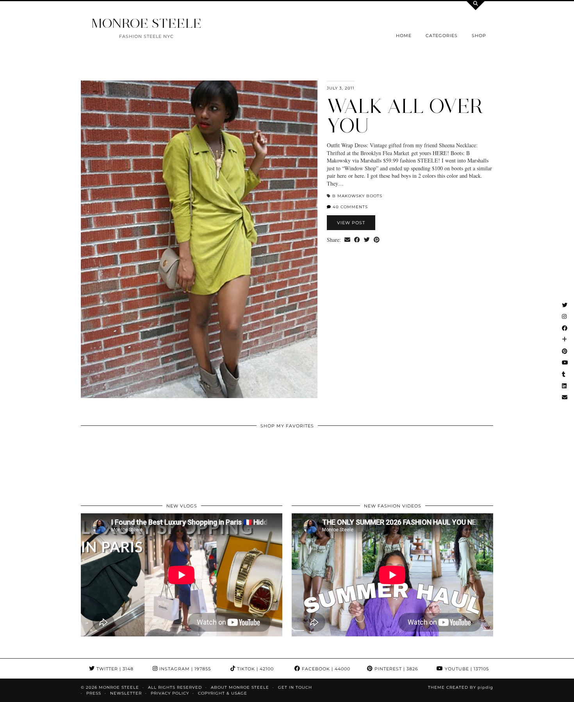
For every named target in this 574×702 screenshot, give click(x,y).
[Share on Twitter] (367, 240)
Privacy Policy (170, 693)
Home (404, 35)
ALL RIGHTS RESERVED (175, 687)
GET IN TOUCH (295, 687)
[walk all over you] (199, 239)
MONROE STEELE (146, 23)
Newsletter (126, 693)
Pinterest (395, 669)
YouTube (466, 669)
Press (93, 693)
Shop (479, 35)
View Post (351, 222)
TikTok (254, 669)
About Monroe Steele (240, 687)
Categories (442, 35)
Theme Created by (460, 687)
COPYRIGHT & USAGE (222, 693)
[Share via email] (347, 240)
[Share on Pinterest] (376, 240)
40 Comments (349, 206)
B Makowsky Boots (357, 195)
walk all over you (405, 116)
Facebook (325, 669)
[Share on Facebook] (357, 240)
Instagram (184, 669)
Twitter (114, 669)
